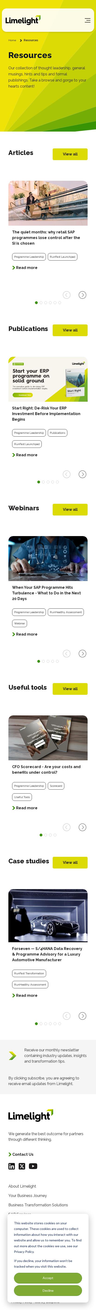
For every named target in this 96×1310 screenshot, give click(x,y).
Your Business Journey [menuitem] (27, 1195)
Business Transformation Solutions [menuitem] (38, 1205)
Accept (48, 1278)
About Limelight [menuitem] (22, 1186)
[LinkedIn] (11, 1166)
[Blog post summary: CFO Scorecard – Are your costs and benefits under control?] (48, 766)
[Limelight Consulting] (23, 20)
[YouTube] (33, 1166)
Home (12, 40)
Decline (48, 1290)
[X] (22, 1166)
